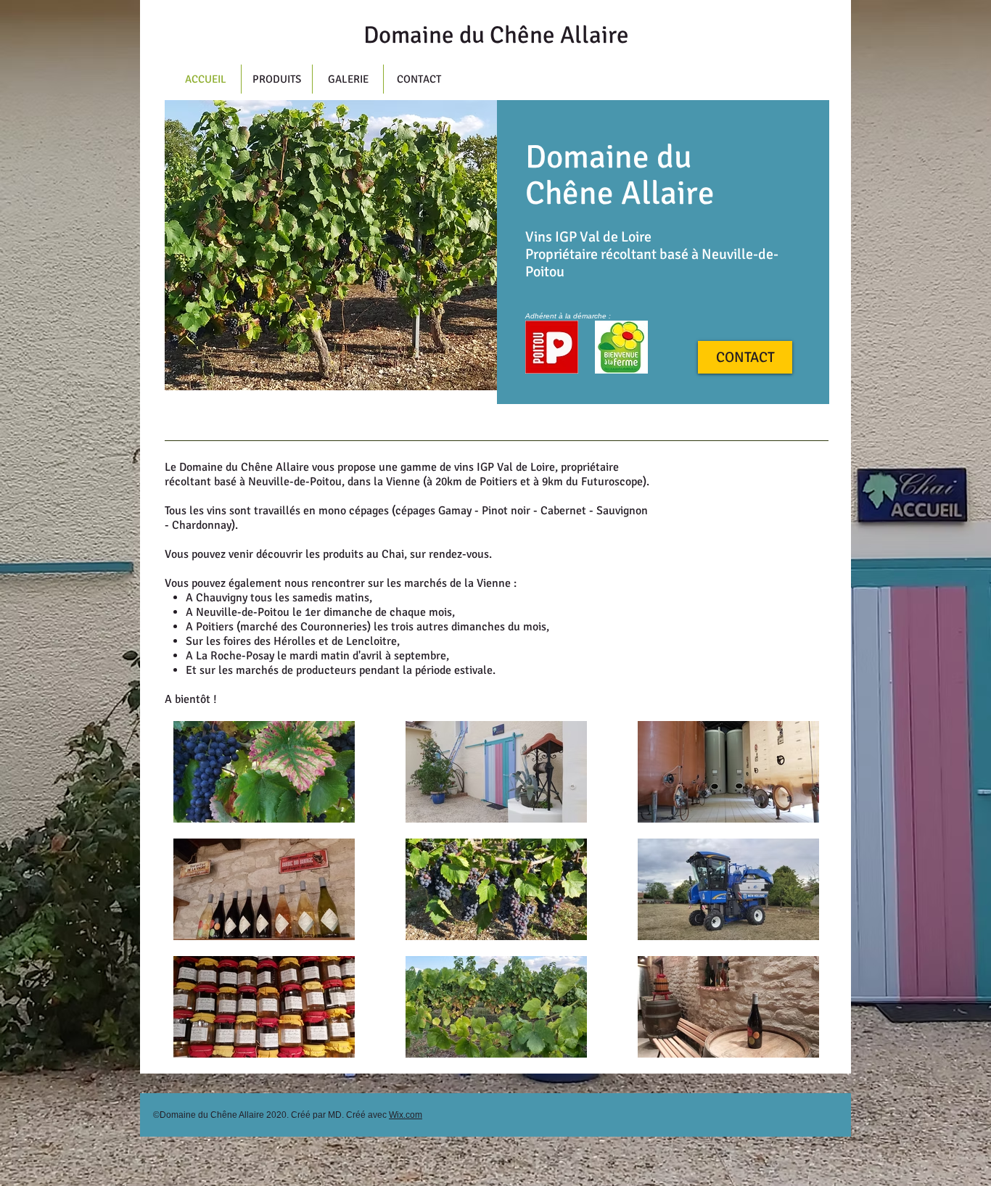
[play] (475, 368)
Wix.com (405, 1115)
